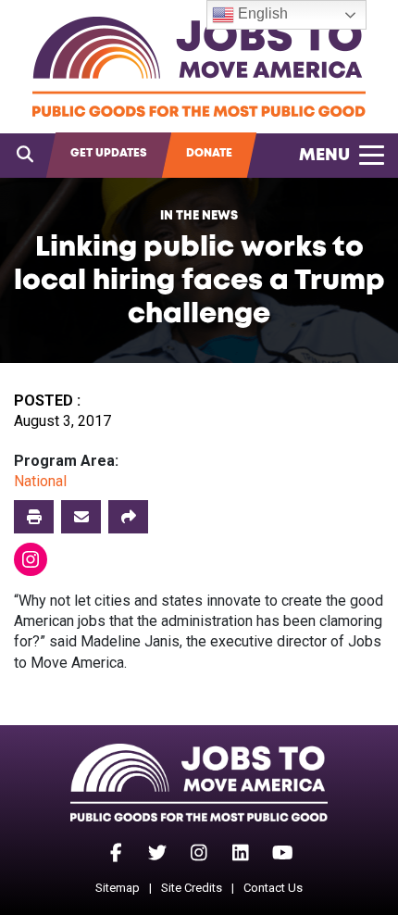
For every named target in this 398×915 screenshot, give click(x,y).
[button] (128, 516)
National (40, 481)
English (261, 13)
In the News (199, 216)
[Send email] (81, 516)
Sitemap (117, 888)
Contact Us (273, 888)
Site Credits (191, 888)
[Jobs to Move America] (199, 67)
